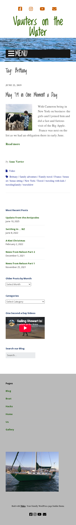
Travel (40, 180)
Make (23, 505)
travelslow (28, 184)
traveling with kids (55, 180)
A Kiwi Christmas (15, 240)
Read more (13, 144)
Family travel (45, 176)
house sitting (16, 180)
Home (9, 414)
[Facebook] (20, 9)
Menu (21, 54)
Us (7, 421)
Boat (8, 398)
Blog (8, 391)
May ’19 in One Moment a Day (31, 95)
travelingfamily (13, 184)
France (57, 176)
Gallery (10, 429)
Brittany (14, 176)
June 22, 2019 (14, 85)
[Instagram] (31, 9)
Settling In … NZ (15, 229)
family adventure (28, 176)
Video (12, 170)
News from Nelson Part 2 (20, 251)
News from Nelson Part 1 (20, 263)
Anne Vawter (16, 161)
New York (30, 180)
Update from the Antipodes (22, 217)
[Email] (54, 9)
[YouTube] (42, 9)
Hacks (9, 406)
